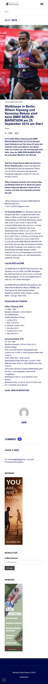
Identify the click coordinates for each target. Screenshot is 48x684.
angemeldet (17, 459)
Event (7, 128)
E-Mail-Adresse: (11, 558)
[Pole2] (14, 650)
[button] (4, 680)
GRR (10, 133)
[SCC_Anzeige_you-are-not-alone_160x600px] (14, 544)
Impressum (24, 677)
